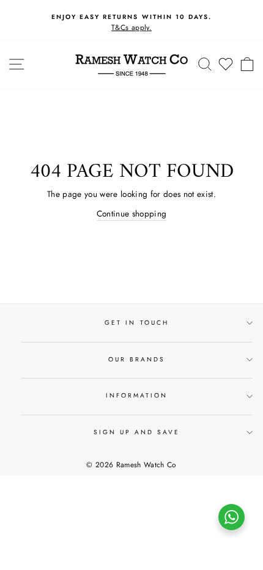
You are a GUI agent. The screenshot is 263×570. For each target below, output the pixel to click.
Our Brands (137, 359)
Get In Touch (137, 322)
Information (137, 395)
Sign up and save (137, 432)
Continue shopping (132, 213)
